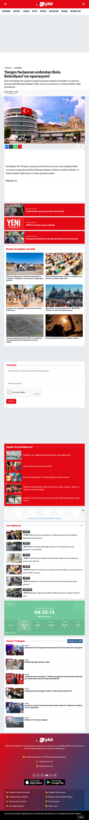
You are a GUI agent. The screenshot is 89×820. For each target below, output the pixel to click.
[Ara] (83, 4)
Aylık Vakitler (12, 633)
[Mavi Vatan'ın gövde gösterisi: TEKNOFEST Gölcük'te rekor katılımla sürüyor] (64, 296)
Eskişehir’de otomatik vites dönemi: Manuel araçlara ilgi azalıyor (50, 582)
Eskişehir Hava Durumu (57, 792)
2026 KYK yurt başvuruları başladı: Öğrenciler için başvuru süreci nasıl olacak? (50, 559)
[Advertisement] (46, 59)
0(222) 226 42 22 (46, 761)
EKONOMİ (53, 11)
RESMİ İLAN (75, 11)
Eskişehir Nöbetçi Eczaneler (19, 792)
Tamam (81, 817)
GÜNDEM (6, 11)
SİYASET (16, 11)
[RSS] (55, 775)
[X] (38, 775)
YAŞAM (64, 11)
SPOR (34, 11)
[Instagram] (42, 775)
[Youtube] (47, 775)
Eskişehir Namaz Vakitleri (18, 797)
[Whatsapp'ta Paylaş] (15, 147)
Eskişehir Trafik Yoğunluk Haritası (60, 797)
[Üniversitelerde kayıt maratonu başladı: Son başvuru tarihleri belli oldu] (64, 264)
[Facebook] (34, 775)
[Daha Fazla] (20, 147)
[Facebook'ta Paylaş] (6, 147)
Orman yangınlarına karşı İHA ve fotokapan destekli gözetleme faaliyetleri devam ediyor (24, 340)
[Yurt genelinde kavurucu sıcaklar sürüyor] (64, 326)
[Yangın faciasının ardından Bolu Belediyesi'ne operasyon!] (44, 120)
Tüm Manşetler (54, 801)
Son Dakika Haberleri (16, 806)
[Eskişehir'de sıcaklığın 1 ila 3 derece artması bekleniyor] (25, 296)
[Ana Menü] (5, 4)
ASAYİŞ (26, 11)
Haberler (8, 68)
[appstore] (34, 782)
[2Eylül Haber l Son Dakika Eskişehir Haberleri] (44, 4)
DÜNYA (43, 11)
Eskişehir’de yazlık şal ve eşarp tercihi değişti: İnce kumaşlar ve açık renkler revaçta (52, 571)
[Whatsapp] (51, 775)
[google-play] (55, 782)
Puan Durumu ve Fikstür (17, 801)
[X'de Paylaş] (11, 147)
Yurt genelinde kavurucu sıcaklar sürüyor (62, 338)
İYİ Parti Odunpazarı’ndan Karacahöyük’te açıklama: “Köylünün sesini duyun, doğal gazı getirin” (24, 278)
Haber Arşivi (53, 806)
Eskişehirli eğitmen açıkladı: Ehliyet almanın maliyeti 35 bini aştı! (51, 594)
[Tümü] (82, 526)
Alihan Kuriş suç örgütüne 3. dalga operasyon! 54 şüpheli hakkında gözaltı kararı (50, 536)
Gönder (11, 401)
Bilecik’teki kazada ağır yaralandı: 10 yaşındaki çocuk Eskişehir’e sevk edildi (48, 548)
